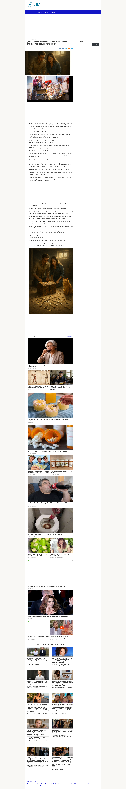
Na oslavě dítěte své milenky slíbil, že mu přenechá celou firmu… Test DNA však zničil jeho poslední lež (62, 731)
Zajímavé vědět (38, 12)
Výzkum (81, 41)
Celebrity (46, 12)
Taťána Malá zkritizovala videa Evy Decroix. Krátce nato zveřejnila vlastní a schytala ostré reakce (37, 683)
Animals (53, 12)
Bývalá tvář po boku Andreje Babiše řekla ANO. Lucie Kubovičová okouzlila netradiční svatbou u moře (37, 659)
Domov (30, 12)
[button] (50, 89)
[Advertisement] (63, 25)
